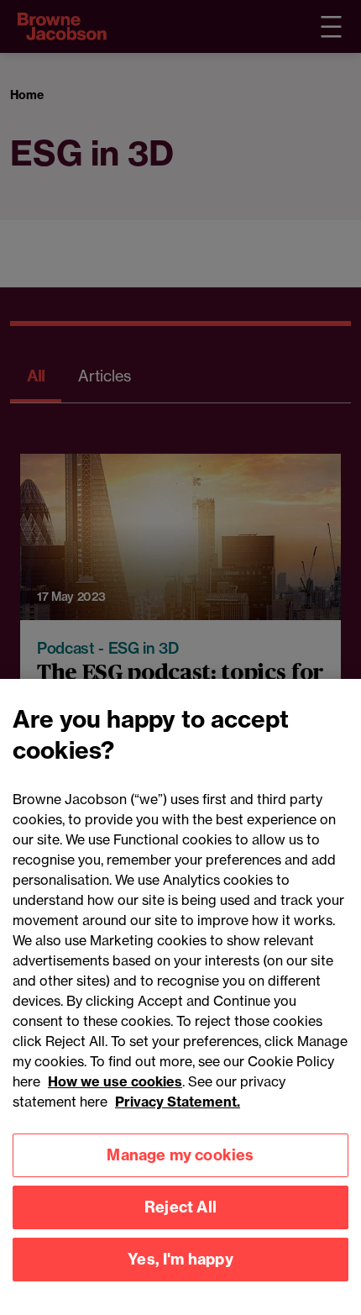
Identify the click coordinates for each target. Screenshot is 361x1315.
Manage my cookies (180, 1155)
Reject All (180, 1207)
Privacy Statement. (177, 1101)
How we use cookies (115, 1081)
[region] (180, 997)
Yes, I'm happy (180, 1259)
